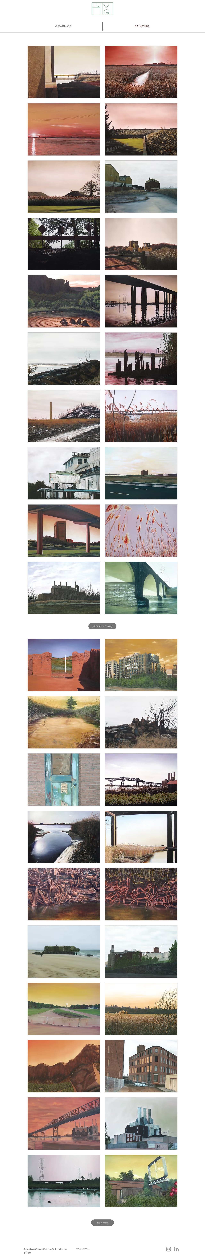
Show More (102, 617)
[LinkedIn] (176, 1249)
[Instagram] (168, 1249)
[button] (64, 72)
